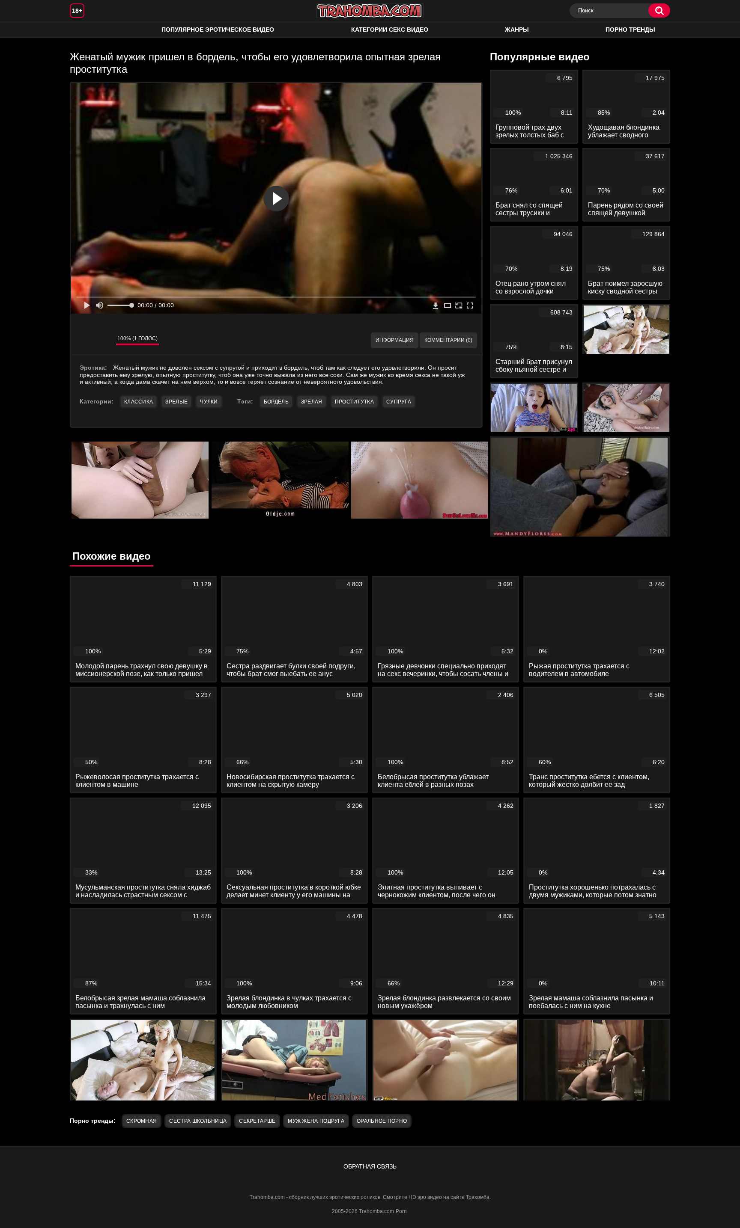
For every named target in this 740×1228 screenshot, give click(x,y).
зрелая (311, 402)
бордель (276, 402)
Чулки (209, 402)
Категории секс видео (389, 29)
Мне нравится (83, 340)
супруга (398, 402)
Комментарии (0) (448, 340)
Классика (138, 402)
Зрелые (176, 402)
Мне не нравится (103, 340)
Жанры (517, 29)
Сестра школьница (198, 1121)
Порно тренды (630, 29)
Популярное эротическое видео (217, 29)
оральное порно (382, 1121)
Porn (401, 1211)
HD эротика (85, 30)
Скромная (141, 1121)
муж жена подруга (316, 1121)
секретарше (257, 1121)
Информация (395, 340)
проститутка (354, 402)
